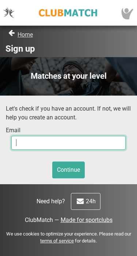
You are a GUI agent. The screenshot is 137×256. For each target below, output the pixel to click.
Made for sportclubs (87, 219)
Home (25, 34)
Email (13, 130)
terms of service (57, 241)
